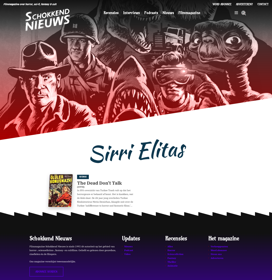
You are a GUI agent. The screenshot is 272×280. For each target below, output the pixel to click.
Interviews (131, 12)
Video (127, 254)
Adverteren (217, 258)
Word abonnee (222, 4)
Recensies (111, 12)
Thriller (171, 261)
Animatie (172, 265)
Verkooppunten (219, 246)
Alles (170, 246)
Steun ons (216, 254)
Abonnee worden (46, 271)
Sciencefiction (175, 254)
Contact (263, 4)
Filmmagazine (189, 12)
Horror (171, 250)
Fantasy (171, 258)
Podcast (128, 250)
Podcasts (151, 12)
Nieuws (168, 12)
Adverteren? (244, 4)
